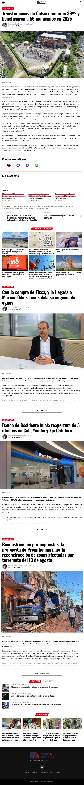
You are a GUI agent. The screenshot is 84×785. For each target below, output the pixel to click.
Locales (26, 773)
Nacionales (44, 773)
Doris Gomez (15, 310)
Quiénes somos (55, 773)
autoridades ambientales (24, 206)
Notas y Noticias (16, 26)
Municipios (53, 206)
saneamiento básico (28, 208)
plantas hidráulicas (65, 206)
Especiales (34, 773)
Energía (44, 206)
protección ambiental (11, 208)
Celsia (37, 206)
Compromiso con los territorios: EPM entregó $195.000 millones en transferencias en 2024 (39, 196)
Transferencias (42, 208)
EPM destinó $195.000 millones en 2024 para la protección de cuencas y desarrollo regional (14, 196)
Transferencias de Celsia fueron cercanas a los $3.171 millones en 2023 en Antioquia (65, 196)
